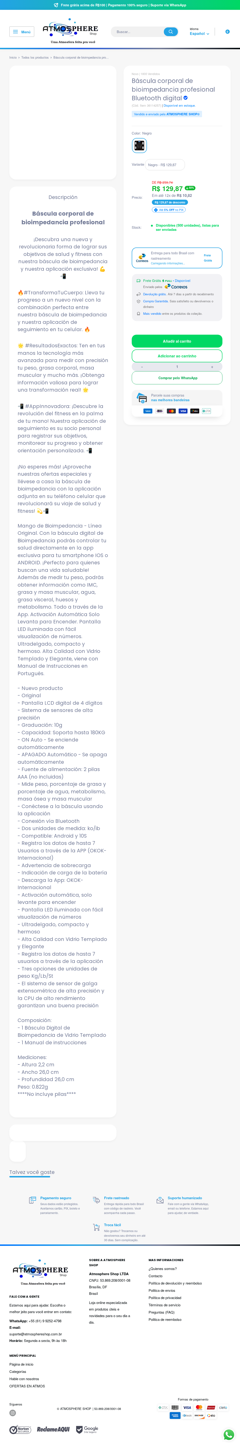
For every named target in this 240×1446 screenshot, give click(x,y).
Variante (138, 164)
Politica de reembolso (165, 1319)
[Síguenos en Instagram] (12, 1413)
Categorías (17, 1371)
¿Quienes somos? (163, 1268)
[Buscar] (171, 31)
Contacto (155, 1275)
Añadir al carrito (177, 341)
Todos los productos (35, 57)
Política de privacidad (165, 1297)
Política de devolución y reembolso (175, 1283)
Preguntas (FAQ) (162, 1312)
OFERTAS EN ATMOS (27, 1385)
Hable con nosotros (24, 1378)
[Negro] (139, 145)
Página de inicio (21, 1364)
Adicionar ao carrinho (177, 356)
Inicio (13, 57)
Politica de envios (162, 1290)
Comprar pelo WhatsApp (178, 377)
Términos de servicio (164, 1304)
